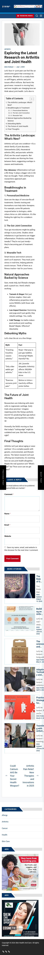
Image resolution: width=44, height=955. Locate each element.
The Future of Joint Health (18, 126)
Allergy (4, 815)
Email (7, 525)
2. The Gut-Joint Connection (20, 113)
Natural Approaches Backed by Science (19, 119)
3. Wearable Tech (16, 115)
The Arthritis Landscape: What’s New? (20, 103)
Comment (9, 494)
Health (4, 835)
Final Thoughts (13, 129)
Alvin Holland (8, 67)
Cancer (5, 828)
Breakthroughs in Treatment (19, 108)
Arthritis (5, 822)
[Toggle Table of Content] (30, 99)
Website (7, 536)
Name (7, 514)
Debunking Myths (14, 124)
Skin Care (6, 841)
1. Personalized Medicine (19, 110)
